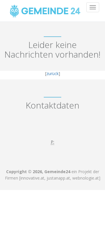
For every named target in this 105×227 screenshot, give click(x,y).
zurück (52, 73)
